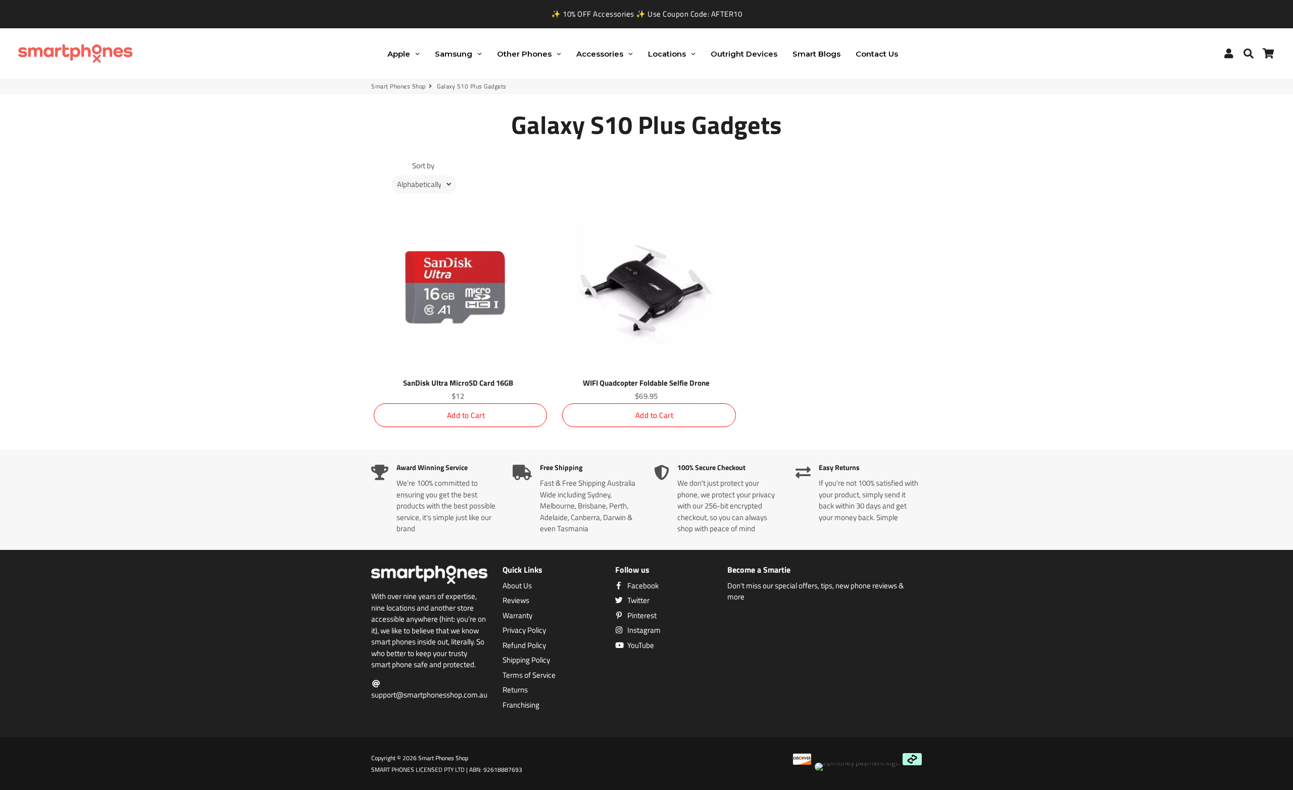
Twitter (638, 600)
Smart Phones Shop (398, 86)
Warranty (517, 615)
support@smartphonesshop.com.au (429, 695)
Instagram (643, 630)
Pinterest (641, 615)
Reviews (516, 600)
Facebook (642, 585)
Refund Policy (524, 645)
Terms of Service (529, 675)
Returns (515, 689)
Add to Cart (466, 415)
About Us (517, 585)
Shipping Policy (526, 660)
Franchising (521, 705)
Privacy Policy (524, 630)
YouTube (640, 645)
